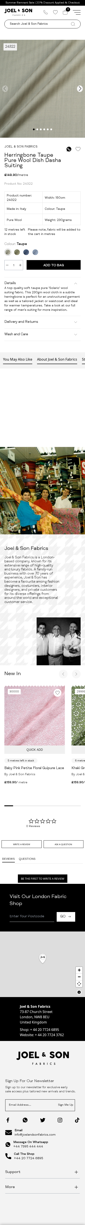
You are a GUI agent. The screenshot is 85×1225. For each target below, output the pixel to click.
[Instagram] (60, 1120)
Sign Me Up (65, 1105)
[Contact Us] (45, 12)
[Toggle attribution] (79, 992)
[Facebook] (7, 1120)
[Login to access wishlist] (78, 149)
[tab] (21, 844)
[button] (43, 959)
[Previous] (63, 674)
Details (10, 283)
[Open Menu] (77, 12)
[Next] (76, 674)
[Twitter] (42, 1120)
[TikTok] (77, 1120)
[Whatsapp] (25, 1119)
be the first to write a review (42, 879)
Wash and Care (16, 334)
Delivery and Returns (21, 322)
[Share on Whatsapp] (69, 149)
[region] (42, 964)
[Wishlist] (55, 12)
